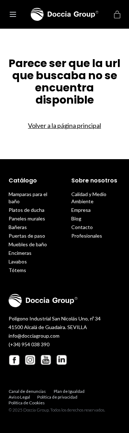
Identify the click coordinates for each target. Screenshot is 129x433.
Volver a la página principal (64, 125)
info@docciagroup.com (34, 336)
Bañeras (18, 227)
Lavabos (18, 261)
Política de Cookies (27, 402)
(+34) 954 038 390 (29, 344)
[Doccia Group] (65, 14)
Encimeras (20, 253)
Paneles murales (27, 218)
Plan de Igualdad (69, 391)
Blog (76, 218)
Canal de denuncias (27, 391)
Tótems (17, 270)
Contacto (82, 227)
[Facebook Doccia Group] (14, 360)
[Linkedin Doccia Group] (61, 360)
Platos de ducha (26, 210)
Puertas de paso (27, 236)
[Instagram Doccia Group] (30, 360)
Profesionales (86, 236)
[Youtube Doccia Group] (46, 360)
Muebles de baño (28, 244)
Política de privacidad (57, 397)
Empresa (81, 210)
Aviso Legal (19, 397)
